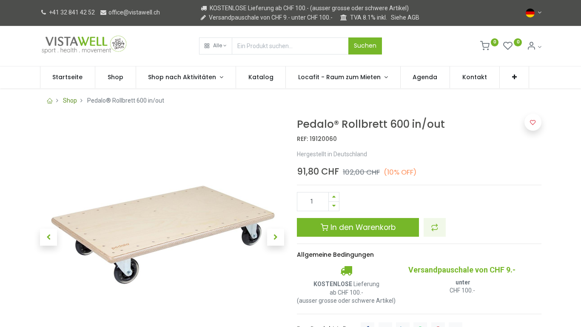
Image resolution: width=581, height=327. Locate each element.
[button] (215, 45)
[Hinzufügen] (334, 196)
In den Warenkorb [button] (362, 227)
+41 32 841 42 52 (71, 12)
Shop (70, 100)
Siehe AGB (405, 17)
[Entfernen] (334, 206)
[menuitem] (67, 77)
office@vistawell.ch (133, 12)
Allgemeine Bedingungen (335, 254)
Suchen (365, 45)
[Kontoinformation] (534, 46)
